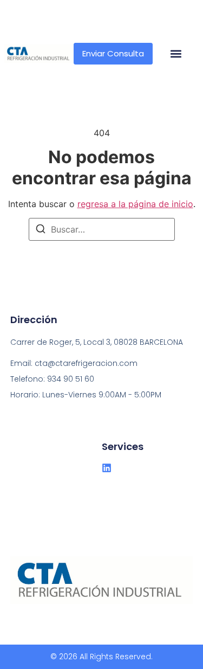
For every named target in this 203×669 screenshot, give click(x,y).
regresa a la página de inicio (135, 203)
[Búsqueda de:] (102, 229)
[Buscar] (41, 230)
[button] (176, 54)
